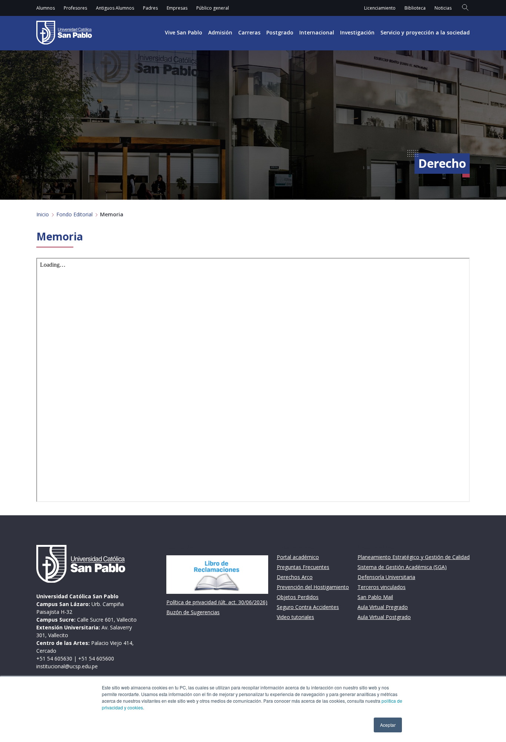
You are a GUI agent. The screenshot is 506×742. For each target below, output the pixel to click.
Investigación (357, 32)
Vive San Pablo (183, 32)
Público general (212, 8)
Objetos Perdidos (298, 596)
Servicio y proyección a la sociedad (425, 32)
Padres (150, 8)
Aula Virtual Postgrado (384, 616)
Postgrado (279, 32)
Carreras (249, 32)
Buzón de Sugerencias (193, 612)
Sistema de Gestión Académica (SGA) (402, 566)
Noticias (443, 8)
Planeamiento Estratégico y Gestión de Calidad (413, 556)
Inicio (42, 214)
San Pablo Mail (375, 596)
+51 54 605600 (96, 658)
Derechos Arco (295, 576)
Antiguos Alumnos (115, 8)
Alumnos (45, 8)
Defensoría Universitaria (386, 576)
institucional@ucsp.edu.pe (67, 666)
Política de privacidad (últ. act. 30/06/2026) (216, 602)
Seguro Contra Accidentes (308, 606)
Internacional (316, 32)
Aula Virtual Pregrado (382, 606)
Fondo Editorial (74, 214)
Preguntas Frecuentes (303, 566)
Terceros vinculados (381, 586)
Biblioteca (415, 8)
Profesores (75, 8)
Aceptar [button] (388, 725)
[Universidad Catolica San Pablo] (64, 32)
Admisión (220, 32)
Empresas (177, 8)
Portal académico (298, 556)
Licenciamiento (380, 8)
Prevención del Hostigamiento (313, 586)
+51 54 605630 (54, 658)
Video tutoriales (295, 616)
